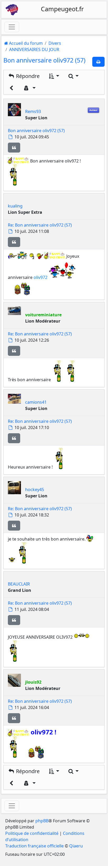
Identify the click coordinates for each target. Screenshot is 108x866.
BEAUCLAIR (19, 584)
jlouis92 (33, 682)
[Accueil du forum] (12, 9)
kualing (15, 206)
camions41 (36, 402)
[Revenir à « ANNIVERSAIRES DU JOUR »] (11, 88)
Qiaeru (76, 846)
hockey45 (34, 489)
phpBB (41, 821)
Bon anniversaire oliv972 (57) (44, 60)
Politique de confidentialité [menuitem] (31, 833)
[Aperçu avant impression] (98, 62)
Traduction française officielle (34, 846)
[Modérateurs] (29, 88)
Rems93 (33, 111)
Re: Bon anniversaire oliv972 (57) (40, 225)
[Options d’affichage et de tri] (53, 76)
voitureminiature (43, 315)
